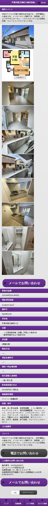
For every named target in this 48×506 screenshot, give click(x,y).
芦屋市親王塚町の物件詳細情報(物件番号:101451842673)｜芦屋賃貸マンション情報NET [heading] (24, 2)
